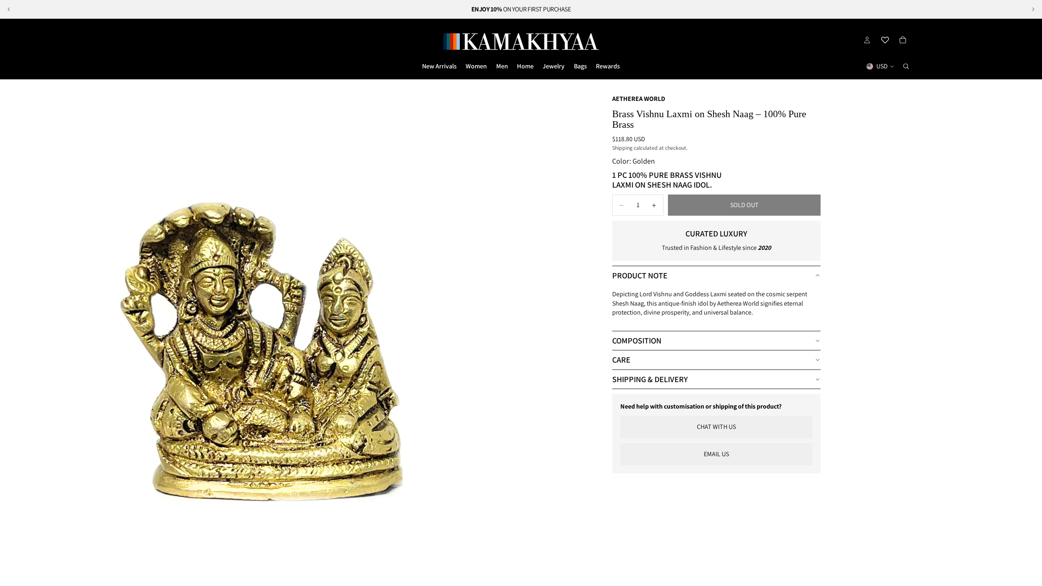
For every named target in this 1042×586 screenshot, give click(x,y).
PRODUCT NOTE (640, 275)
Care (621, 359)
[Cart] (903, 40)
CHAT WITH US (716, 426)
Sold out (744, 205)
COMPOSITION (636, 340)
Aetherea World (638, 98)
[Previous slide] (9, 9)
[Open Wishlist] (885, 40)
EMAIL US (716, 454)
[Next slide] (1033, 9)
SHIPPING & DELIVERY (650, 379)
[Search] (906, 66)
